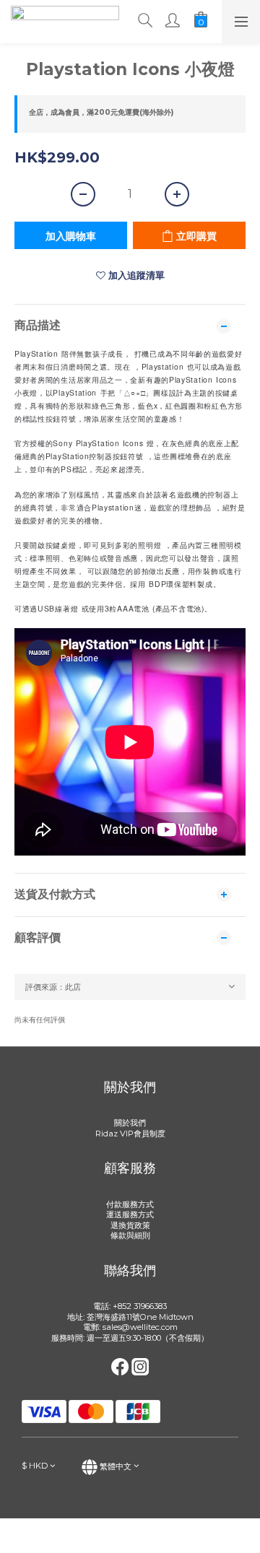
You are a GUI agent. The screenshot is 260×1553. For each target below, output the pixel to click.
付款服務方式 (130, 1204)
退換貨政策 (130, 1225)
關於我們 (130, 1123)
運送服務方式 (130, 1214)
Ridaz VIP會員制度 (130, 1133)
